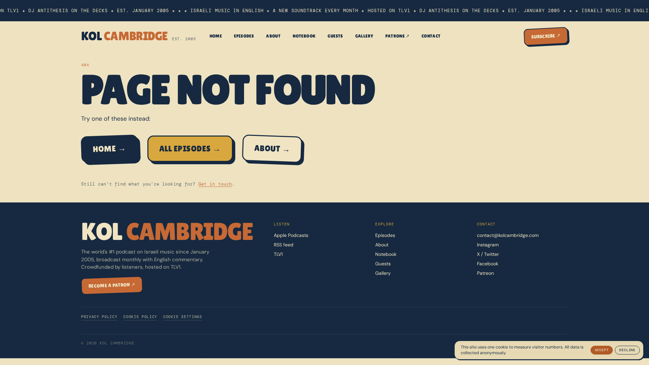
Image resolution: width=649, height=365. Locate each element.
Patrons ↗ (397, 36)
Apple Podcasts (291, 235)
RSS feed (283, 245)
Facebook (487, 264)
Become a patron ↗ (112, 285)
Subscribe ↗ (546, 35)
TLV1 (278, 254)
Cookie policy (140, 316)
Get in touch (215, 184)
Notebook (304, 36)
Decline (627, 350)
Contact (431, 36)
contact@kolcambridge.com (507, 235)
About (273, 36)
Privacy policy (99, 316)
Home (216, 36)
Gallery (364, 36)
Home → (109, 148)
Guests (335, 36)
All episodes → (190, 148)
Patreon (485, 273)
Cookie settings (182, 316)
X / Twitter (488, 254)
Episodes (244, 36)
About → (272, 148)
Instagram (488, 245)
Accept (602, 350)
